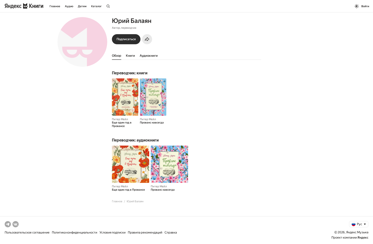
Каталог (96, 6)
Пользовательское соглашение (27, 232)
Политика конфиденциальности (74, 232)
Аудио (69, 6)
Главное (55, 6)
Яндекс (362, 237)
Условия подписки (112, 232)
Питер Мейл (120, 119)
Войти (365, 6)
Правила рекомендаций (145, 232)
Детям (82, 6)
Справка (171, 232)
